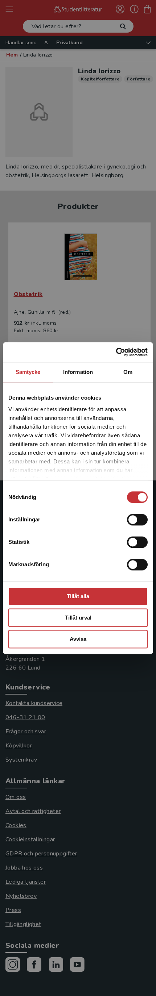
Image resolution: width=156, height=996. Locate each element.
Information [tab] (78, 372)
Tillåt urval (78, 617)
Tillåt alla (78, 596)
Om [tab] (127, 372)
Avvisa (78, 639)
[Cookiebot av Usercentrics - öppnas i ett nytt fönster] (116, 352)
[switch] (137, 519)
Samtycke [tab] (28, 372)
